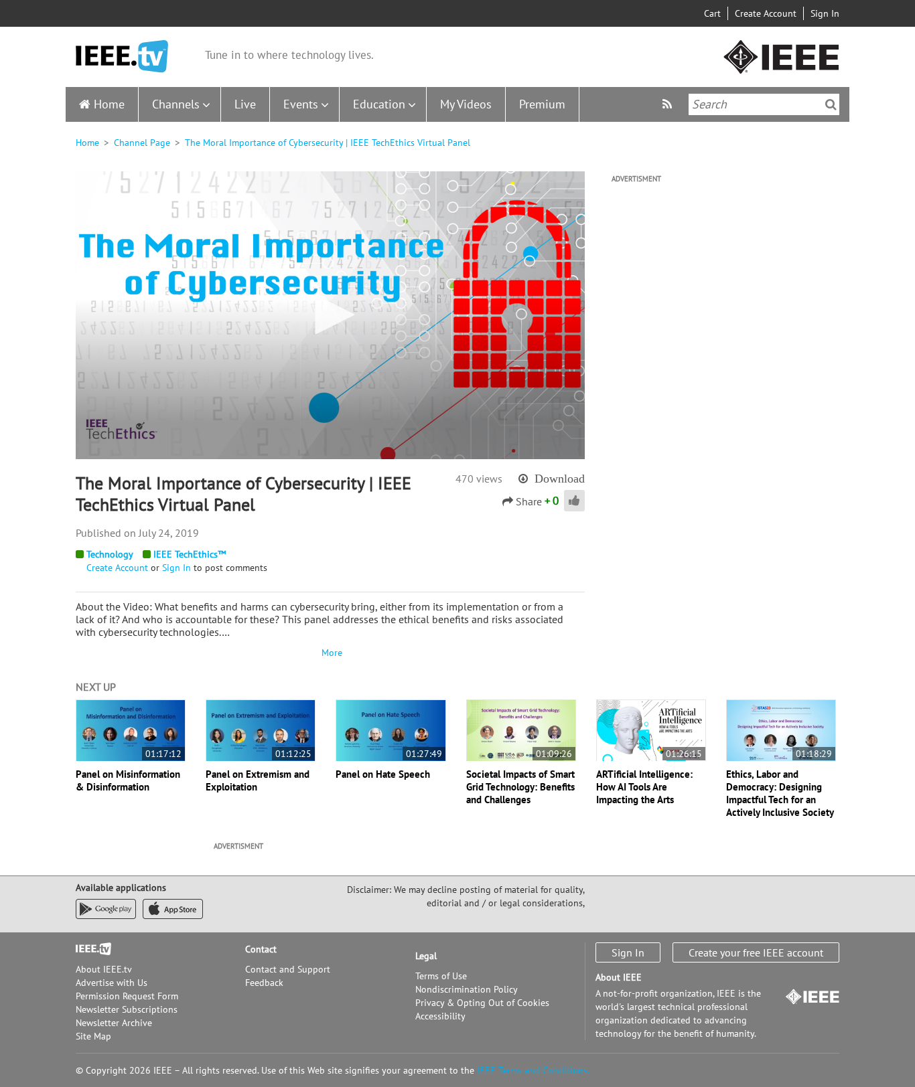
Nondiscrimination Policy (466, 989)
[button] (330, 314)
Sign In (825, 13)
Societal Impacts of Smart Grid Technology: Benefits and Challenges (520, 787)
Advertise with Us (111, 983)
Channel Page (142, 143)
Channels (176, 104)
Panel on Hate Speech (383, 774)
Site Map (93, 1036)
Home (109, 104)
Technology (109, 554)
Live (245, 104)
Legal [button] (426, 956)
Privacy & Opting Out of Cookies (482, 1003)
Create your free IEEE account (756, 952)
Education (379, 104)
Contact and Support (287, 969)
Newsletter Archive (114, 1023)
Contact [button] (261, 949)
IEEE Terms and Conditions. (533, 1070)
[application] (330, 315)
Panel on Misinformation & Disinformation (128, 780)
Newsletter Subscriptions (127, 1009)
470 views (478, 479)
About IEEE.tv (104, 969)
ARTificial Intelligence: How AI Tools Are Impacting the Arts (644, 787)
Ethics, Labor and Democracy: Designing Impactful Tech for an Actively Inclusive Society (780, 793)
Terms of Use (441, 976)
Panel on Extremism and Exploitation (257, 780)
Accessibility (440, 1016)
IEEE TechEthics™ (189, 554)
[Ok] (831, 104)
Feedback (264, 983)
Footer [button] (89, 949)
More (330, 653)
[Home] (122, 56)
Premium (542, 104)
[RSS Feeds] (668, 104)
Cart (712, 13)
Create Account (765, 13)
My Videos (466, 104)
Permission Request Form (127, 996)
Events (300, 104)
